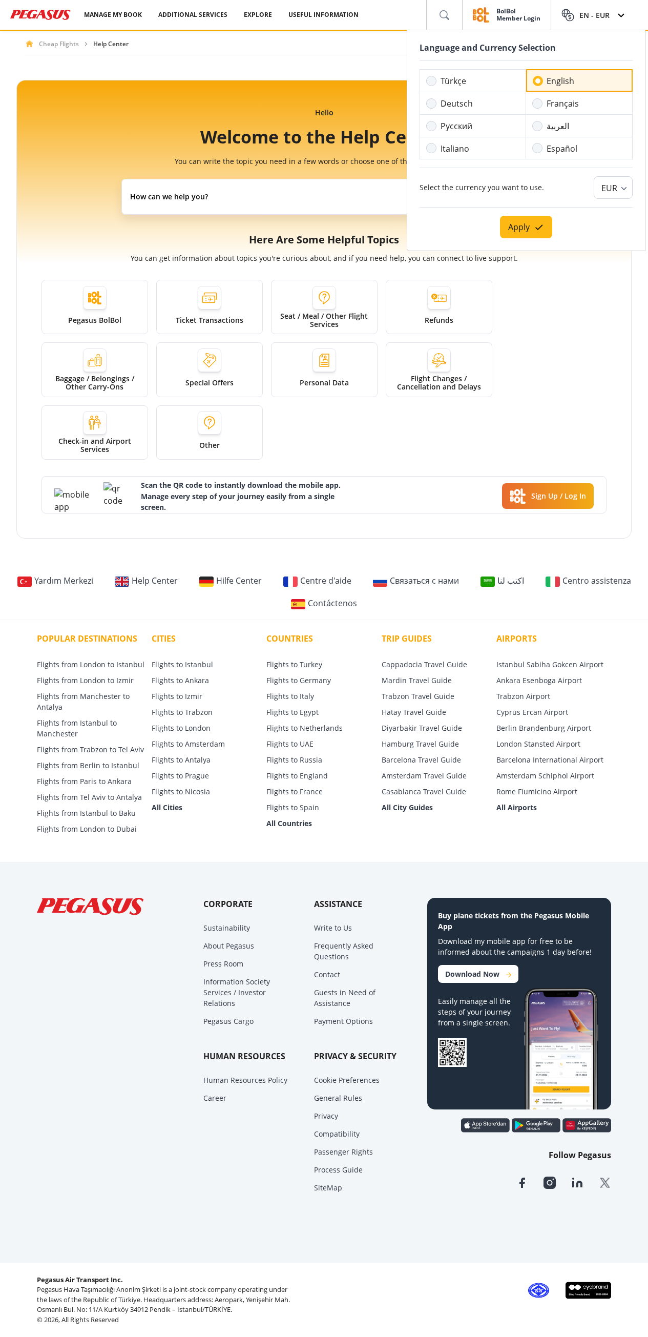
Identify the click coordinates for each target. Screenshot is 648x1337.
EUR (609, 188)
